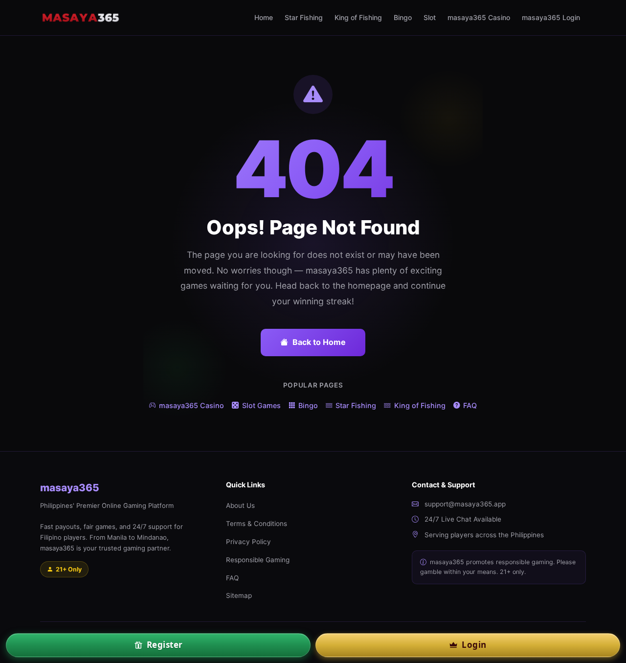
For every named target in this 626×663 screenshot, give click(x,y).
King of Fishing (358, 17)
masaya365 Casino (478, 17)
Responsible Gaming (258, 560)
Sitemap (239, 595)
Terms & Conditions (256, 523)
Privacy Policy (248, 542)
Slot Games (261, 405)
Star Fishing (304, 17)
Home (263, 17)
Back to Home (319, 342)
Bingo (403, 17)
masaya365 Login (551, 17)
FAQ (470, 405)
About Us (240, 505)
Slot (430, 17)
